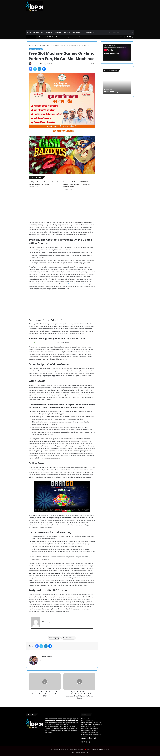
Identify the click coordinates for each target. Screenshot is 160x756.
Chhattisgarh (87, 32)
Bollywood (76, 32)
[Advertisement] (98, 15)
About (78, 752)
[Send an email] (40, 64)
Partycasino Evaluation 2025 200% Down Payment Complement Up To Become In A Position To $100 (77, 184)
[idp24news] (34, 6)
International (38, 32)
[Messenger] (44, 69)
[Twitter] (35, 69)
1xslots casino (110, 92)
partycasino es (69, 638)
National (49, 32)
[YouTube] (87, 742)
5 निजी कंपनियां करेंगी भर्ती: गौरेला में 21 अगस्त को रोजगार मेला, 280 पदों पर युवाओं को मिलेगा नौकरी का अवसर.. (61, 37)
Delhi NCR (58, 32)
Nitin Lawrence (36, 64)
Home (29, 32)
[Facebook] (30, 69)
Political (67, 32)
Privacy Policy (84, 752)
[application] (117, 52)
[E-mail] (32, 631)
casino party (54, 638)
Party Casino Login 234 (41, 45)
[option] (117, 83)
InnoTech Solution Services (101, 749)
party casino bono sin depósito (76, 284)
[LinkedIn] (39, 69)
